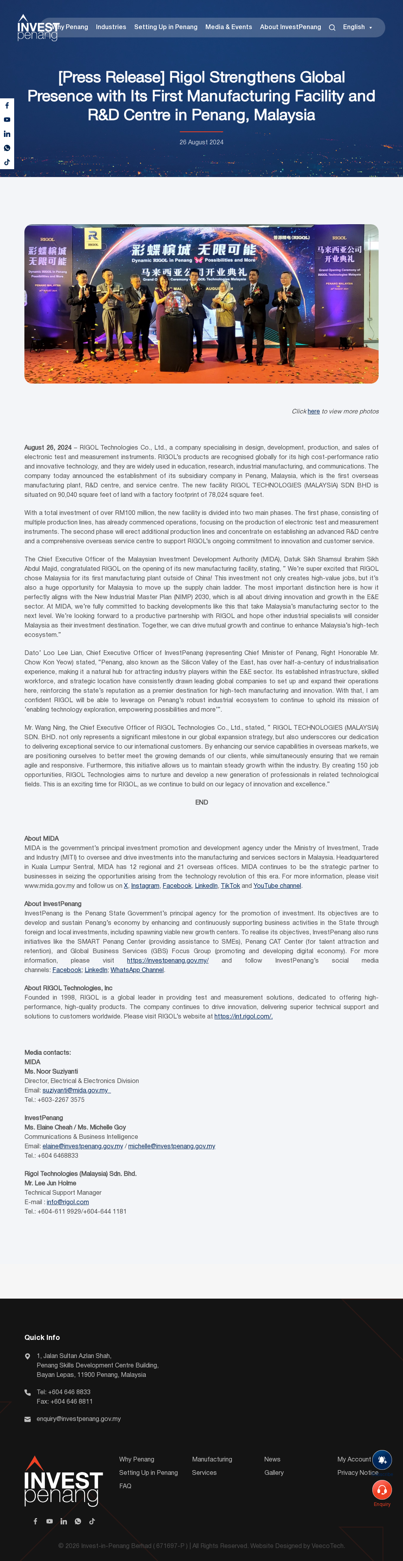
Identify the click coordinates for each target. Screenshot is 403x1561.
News (272, 1460)
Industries (111, 27)
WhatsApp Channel (137, 970)
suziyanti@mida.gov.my (77, 1091)
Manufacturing (212, 1460)
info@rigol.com (68, 1202)
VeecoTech (328, 1546)
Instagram (145, 886)
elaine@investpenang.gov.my (83, 1147)
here (314, 412)
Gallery (274, 1473)
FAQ (125, 1486)
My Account (354, 1460)
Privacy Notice (358, 1473)
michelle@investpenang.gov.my (171, 1147)
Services (204, 1473)
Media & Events (228, 27)
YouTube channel (277, 886)
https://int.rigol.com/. (243, 1017)
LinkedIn (206, 886)
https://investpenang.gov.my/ (168, 961)
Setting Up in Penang (166, 27)
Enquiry (382, 1504)
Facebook (177, 886)
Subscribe (382, 1474)
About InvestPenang (290, 27)
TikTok (230, 886)
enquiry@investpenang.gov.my (79, 1419)
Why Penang (70, 27)
